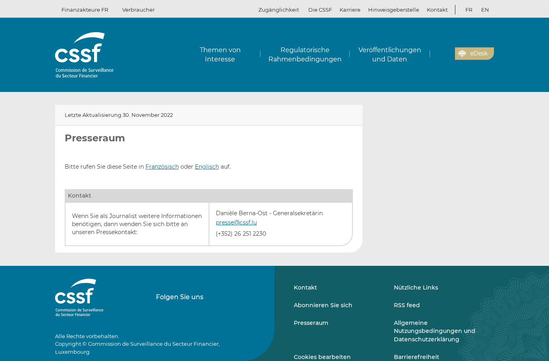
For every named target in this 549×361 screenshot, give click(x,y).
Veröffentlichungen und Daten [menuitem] (389, 54)
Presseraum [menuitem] (311, 322)
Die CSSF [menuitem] (320, 9)
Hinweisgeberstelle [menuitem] (393, 9)
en (485, 9)
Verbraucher (138, 9)
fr (468, 9)
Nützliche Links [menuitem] (416, 287)
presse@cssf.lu (236, 222)
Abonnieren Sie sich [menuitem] (323, 305)
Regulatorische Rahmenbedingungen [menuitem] (305, 54)
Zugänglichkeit (278, 9)
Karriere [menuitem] (350, 9)
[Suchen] (436, 54)
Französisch (162, 166)
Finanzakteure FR (84, 9)
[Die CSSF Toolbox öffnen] (446, 54)
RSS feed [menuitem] (407, 305)
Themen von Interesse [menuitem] (220, 54)
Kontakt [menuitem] (437, 9)
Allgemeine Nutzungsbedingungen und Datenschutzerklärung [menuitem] (434, 331)
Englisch (207, 166)
